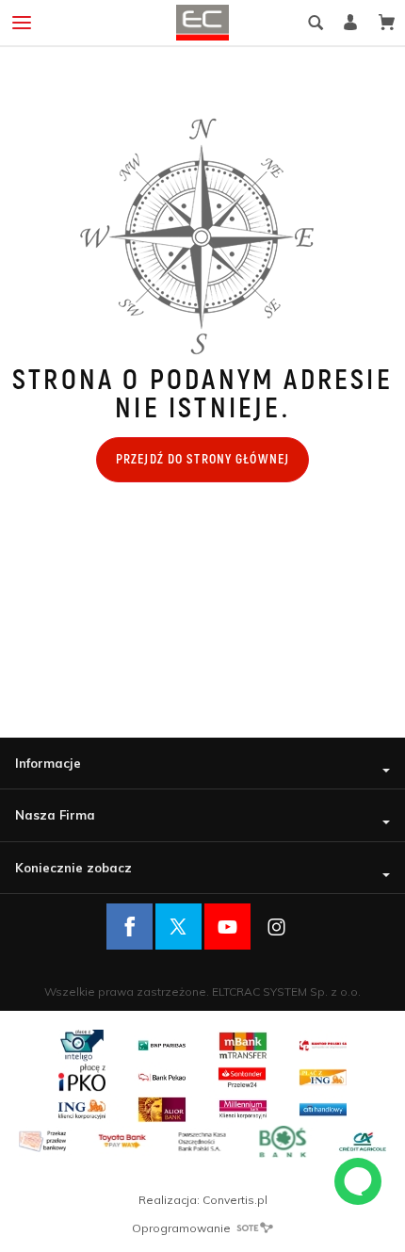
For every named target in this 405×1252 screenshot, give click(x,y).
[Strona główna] (202, 22)
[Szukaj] (315, 22)
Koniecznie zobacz (73, 867)
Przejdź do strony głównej (202, 459)
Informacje (48, 763)
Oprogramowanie (183, 1228)
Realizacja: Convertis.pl (202, 1200)
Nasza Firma (55, 814)
